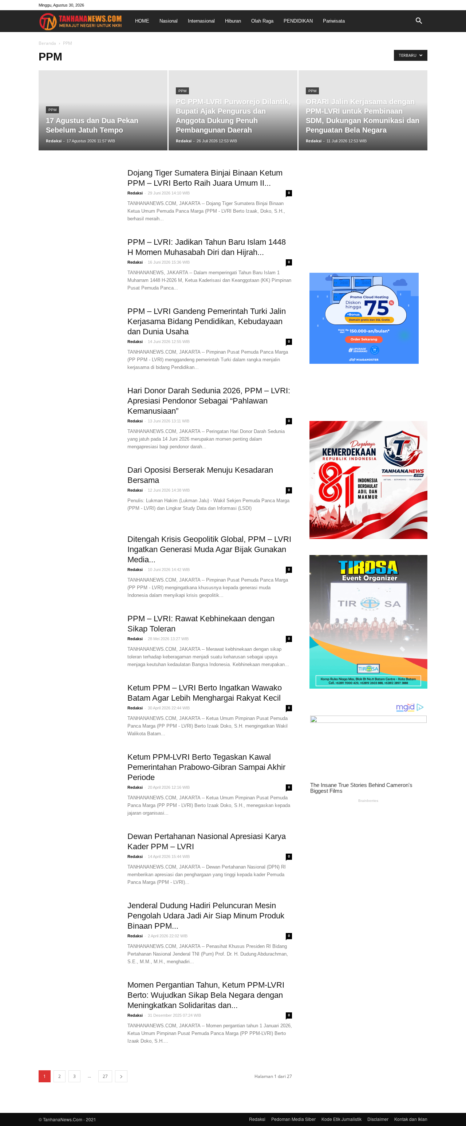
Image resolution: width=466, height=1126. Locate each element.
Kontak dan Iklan (410, 1119)
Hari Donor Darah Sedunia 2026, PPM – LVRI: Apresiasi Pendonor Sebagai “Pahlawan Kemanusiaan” (208, 401)
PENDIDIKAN (298, 21)
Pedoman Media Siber (293, 1119)
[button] (418, 21)
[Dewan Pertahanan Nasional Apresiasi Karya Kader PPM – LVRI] (78, 858)
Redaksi (54, 140)
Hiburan (233, 21)
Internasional (201, 21)
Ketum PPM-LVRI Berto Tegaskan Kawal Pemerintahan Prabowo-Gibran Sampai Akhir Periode (206, 767)
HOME (142, 21)
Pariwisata (334, 21)
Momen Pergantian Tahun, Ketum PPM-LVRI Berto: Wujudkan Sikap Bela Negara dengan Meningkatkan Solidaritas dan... (205, 995)
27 (105, 1076)
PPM (52, 110)
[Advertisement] (368, 213)
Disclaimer (377, 1119)
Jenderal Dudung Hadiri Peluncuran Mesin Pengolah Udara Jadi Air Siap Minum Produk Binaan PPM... (205, 915)
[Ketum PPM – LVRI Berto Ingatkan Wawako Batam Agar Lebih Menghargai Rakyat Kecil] (78, 710)
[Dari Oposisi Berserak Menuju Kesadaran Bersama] (78, 492)
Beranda (47, 43)
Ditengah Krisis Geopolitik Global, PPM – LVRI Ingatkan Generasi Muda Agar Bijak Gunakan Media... (209, 549)
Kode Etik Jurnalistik (341, 1119)
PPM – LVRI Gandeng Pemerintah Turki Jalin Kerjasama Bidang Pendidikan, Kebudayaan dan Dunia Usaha (206, 321)
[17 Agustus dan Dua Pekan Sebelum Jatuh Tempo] (103, 110)
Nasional (168, 21)
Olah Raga (262, 21)
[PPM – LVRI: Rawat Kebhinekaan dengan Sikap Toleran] (78, 641)
